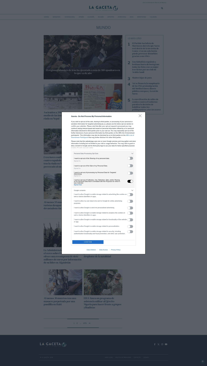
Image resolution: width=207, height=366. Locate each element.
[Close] (141, 116)
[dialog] (103, 183)
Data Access (103, 250)
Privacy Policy (115, 250)
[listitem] (103, 153)
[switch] (130, 158)
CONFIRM (88, 242)
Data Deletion (91, 250)
